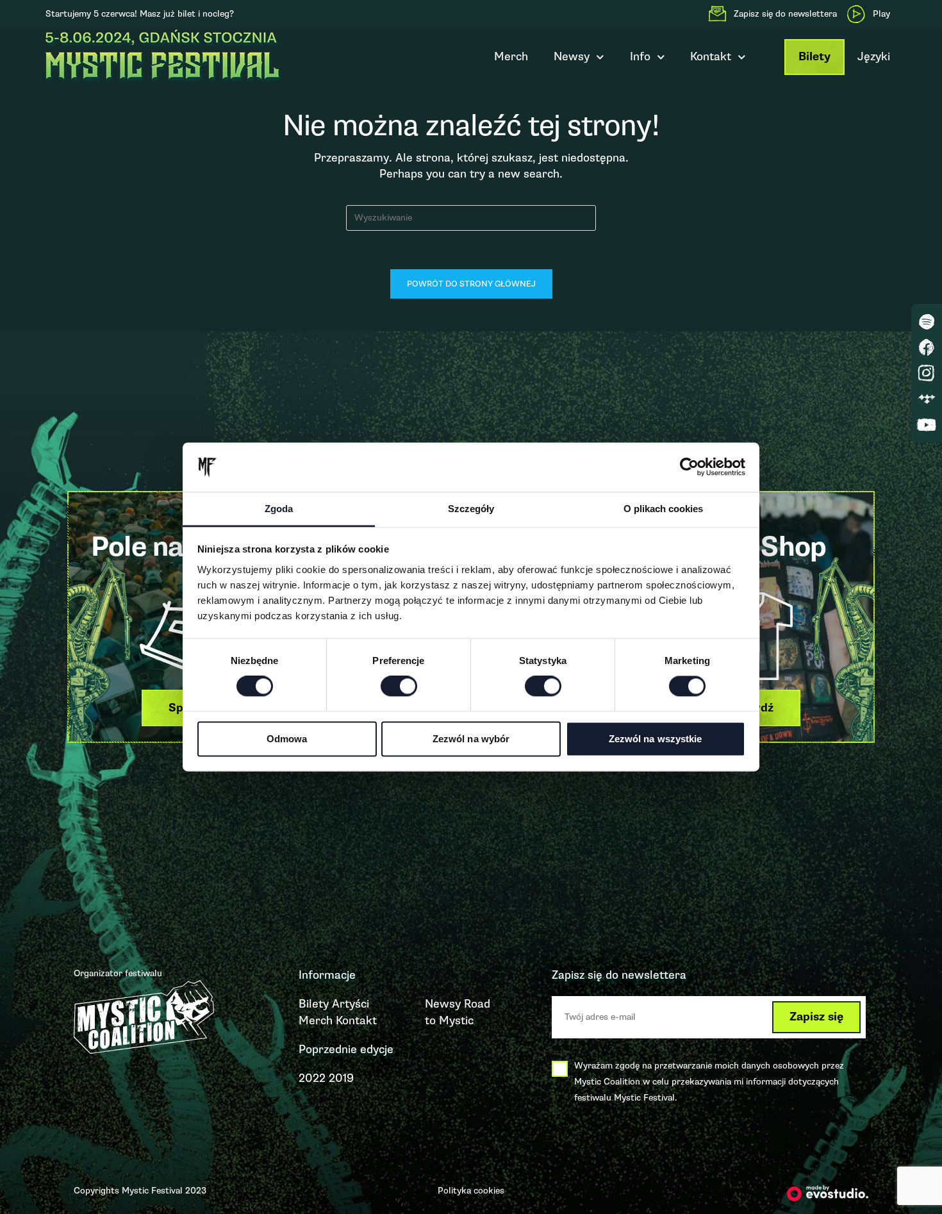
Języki (873, 56)
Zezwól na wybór (471, 738)
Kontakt (356, 1020)
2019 (341, 1078)
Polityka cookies (471, 1190)
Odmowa (287, 738)
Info (640, 56)
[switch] (399, 686)
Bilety (814, 56)
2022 (312, 1078)
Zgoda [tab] (279, 508)
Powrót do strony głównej (471, 284)
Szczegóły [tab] (471, 508)
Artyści (350, 1004)
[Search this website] (471, 217)
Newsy (572, 56)
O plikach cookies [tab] (663, 508)
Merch (511, 56)
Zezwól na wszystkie (655, 738)
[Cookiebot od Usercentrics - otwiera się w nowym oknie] (689, 467)
